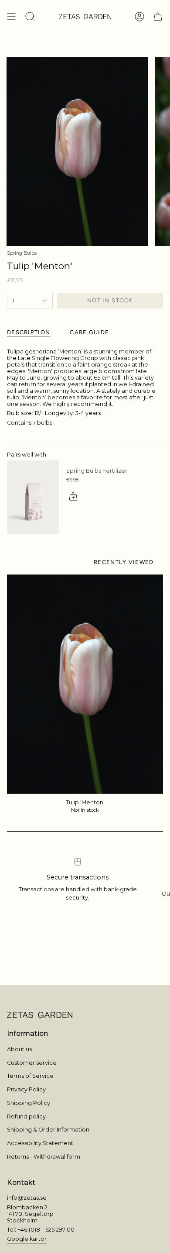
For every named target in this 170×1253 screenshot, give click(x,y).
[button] (30, 17)
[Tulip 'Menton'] (85, 684)
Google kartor (27, 1239)
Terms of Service (30, 1076)
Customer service (32, 1062)
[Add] (73, 496)
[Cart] (158, 17)
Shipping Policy (28, 1103)
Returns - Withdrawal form (43, 1156)
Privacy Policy (26, 1089)
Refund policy (26, 1116)
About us (19, 1049)
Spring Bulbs (22, 253)
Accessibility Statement (40, 1143)
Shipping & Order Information (48, 1129)
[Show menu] (11, 17)
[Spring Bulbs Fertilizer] (33, 497)
